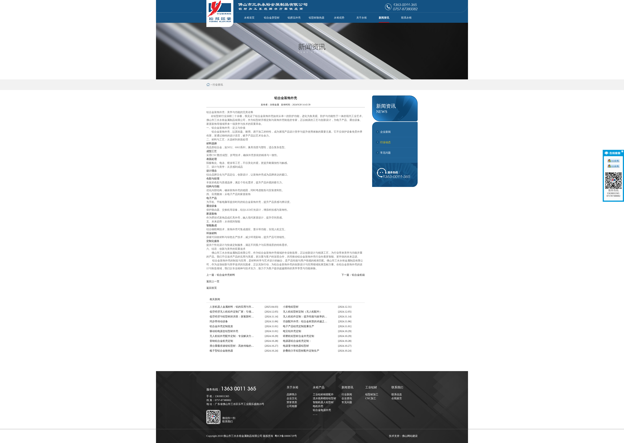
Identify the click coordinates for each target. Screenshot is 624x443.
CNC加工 (370, 398)
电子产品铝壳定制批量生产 (298, 326)
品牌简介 (292, 394)
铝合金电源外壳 (322, 410)
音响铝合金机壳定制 (221, 341)
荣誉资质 (292, 402)
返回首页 (211, 287)
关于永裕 (292, 387)
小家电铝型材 (291, 306)
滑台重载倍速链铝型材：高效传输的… (232, 345)
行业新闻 (347, 394)
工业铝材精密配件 (323, 394)
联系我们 (397, 387)
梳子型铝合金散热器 (221, 350)
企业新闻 (385, 131)
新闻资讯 (347, 387)
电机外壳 (318, 406)
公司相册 (292, 406)
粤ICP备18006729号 (286, 436)
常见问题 (385, 152)
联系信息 (396, 394)
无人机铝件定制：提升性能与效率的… (305, 316)
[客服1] (613, 161)
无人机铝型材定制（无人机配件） (302, 311)
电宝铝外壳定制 (292, 331)
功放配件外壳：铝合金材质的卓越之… (305, 321)
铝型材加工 (371, 394)
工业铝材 (371, 387)
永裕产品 (319, 387)
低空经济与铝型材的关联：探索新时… (232, 316)
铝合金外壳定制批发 (221, 326)
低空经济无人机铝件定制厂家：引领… (232, 311)
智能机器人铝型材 (323, 402)
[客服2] (613, 166)
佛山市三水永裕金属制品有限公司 (225, 120)
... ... (315, 414)
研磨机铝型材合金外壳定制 (298, 336)
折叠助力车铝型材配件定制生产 (301, 350)
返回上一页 (212, 281)
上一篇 (220, 274)
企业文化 (292, 398)
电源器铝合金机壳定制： (297, 341)
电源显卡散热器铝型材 (296, 345)
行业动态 (385, 142)
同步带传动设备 (219, 321)
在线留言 (396, 398)
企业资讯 (347, 398)
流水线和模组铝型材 (324, 398)
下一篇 (353, 274)
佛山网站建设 (410, 436)
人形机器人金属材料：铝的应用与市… (232, 306)
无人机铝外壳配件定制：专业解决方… (232, 336)
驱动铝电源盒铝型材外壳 (224, 331)
